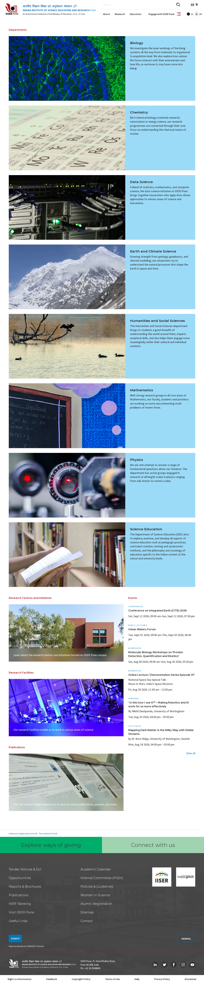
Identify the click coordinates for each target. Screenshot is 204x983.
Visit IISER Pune (21, 912)
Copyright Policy (81, 979)
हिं (197, 4)
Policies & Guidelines (96, 886)
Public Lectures (137, 625)
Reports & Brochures (25, 886)
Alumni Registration (96, 904)
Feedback (51, 979)
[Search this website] (178, 5)
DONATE (15, 938)
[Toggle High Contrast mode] (188, 14)
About (106, 14)
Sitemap (87, 912)
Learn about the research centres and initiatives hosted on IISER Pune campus (60, 655)
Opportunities (20, 878)
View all (190, 753)
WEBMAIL (186, 938)
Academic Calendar (95, 869)
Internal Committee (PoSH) (101, 878)
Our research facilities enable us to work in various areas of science (53, 729)
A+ (200, 14)
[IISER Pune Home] (50, 9)
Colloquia (134, 726)
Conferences (135, 606)
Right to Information (19, 979)
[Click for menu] (179, 14)
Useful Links (18, 921)
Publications (18, 895)
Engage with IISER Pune (161, 14)
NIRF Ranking (20, 904)
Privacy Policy (162, 979)
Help (137, 979)
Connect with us (153, 845)
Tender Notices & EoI (25, 869)
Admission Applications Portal (23, 833)
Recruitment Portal (48, 833)
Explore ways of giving (51, 845)
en (192, 4)
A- (192, 14)
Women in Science (95, 895)
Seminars (133, 698)
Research (120, 14)
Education (135, 14)
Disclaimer (191, 979)
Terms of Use (112, 979)
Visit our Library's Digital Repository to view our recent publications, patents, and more (65, 804)
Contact (86, 921)
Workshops (134, 648)
